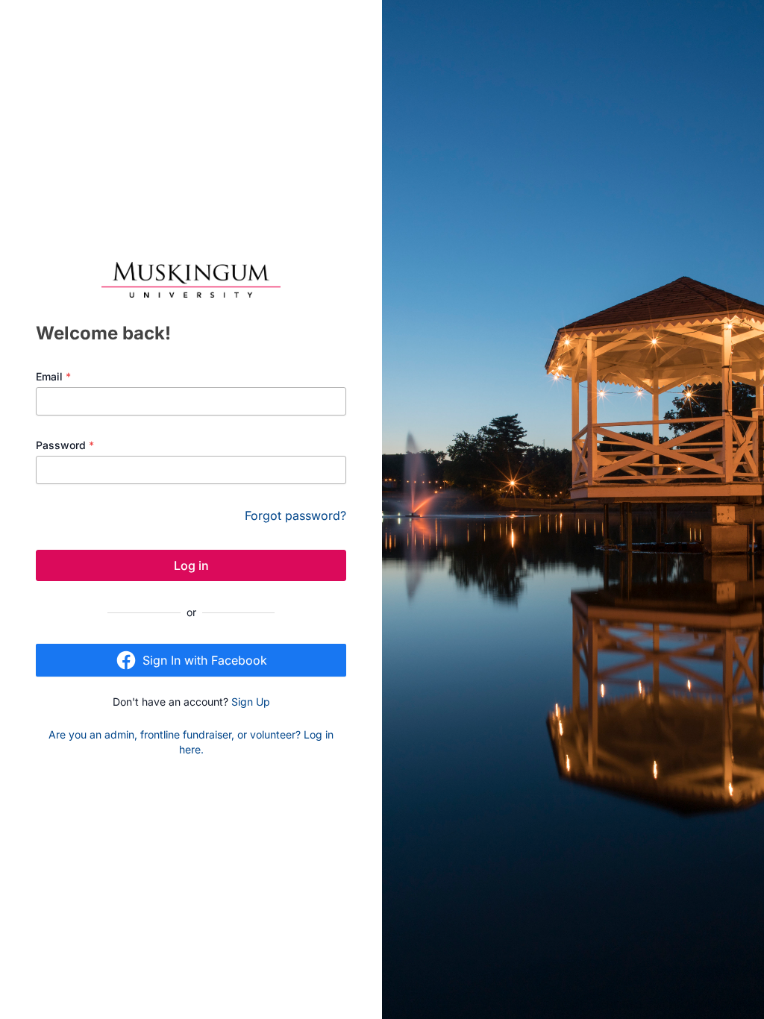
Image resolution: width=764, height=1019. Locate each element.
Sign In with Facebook (205, 660)
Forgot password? (295, 515)
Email (53, 376)
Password (65, 445)
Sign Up (250, 701)
